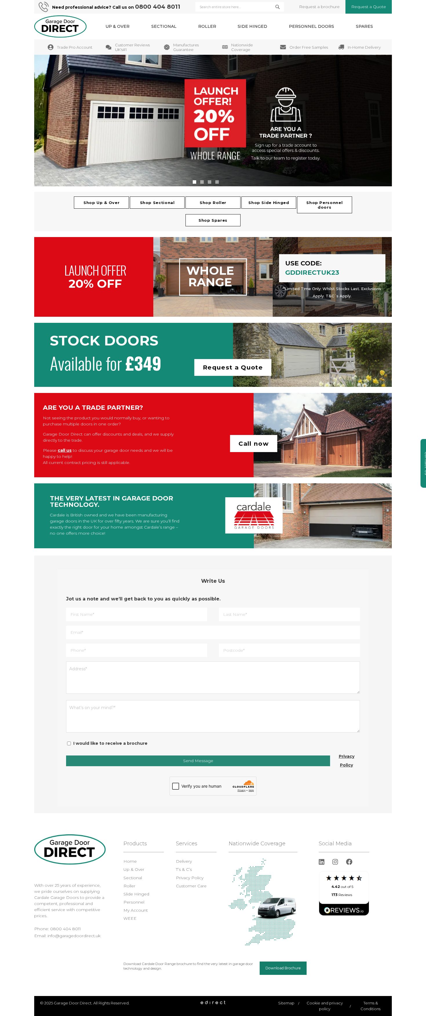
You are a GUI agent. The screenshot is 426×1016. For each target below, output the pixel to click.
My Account (135, 910)
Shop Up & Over (101, 202)
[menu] (239, 26)
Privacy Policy (346, 761)
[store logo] (60, 26)
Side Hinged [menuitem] (252, 26)
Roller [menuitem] (207, 26)
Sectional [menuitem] (163, 26)
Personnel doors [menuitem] (311, 26)
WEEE (129, 918)
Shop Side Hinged (268, 202)
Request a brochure (319, 6)
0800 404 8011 (157, 6)
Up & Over (133, 869)
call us (65, 450)
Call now (254, 443)
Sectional (132, 877)
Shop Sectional (157, 202)
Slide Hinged (136, 894)
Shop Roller (213, 202)
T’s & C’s (184, 869)
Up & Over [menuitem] (117, 26)
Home (130, 861)
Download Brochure (283, 968)
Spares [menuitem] (364, 26)
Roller (129, 885)
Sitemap (286, 1003)
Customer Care (191, 885)
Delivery (184, 861)
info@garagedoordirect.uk (74, 935)
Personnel (133, 902)
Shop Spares (213, 220)
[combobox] (239, 7)
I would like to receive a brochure (110, 743)
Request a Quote (368, 6)
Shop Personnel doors (324, 205)
